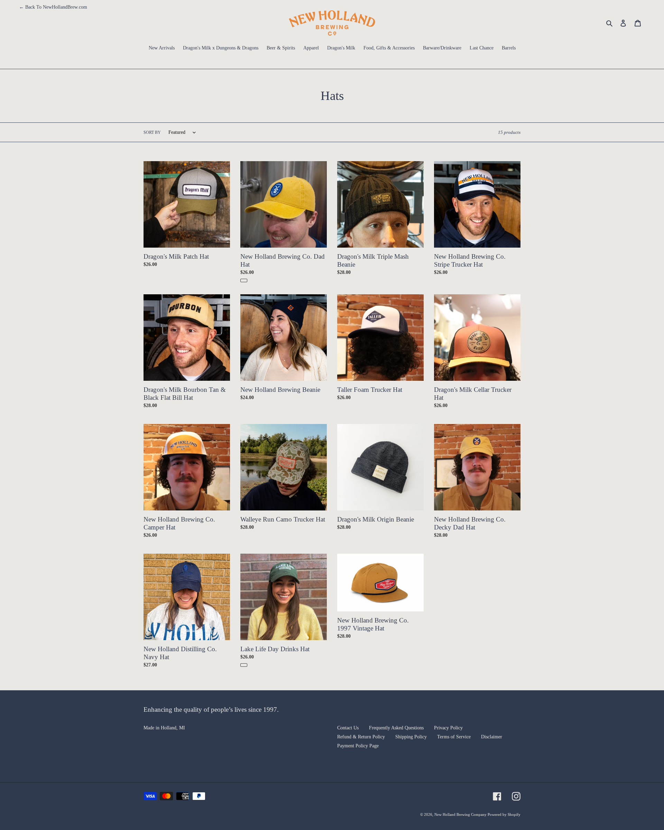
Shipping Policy (411, 736)
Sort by (152, 132)
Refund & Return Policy (361, 736)
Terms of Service (454, 736)
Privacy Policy (448, 727)
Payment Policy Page (358, 745)
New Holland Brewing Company (461, 814)
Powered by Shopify (504, 814)
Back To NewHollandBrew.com (53, 7)
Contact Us (348, 727)
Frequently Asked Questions (396, 727)
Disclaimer (491, 736)
